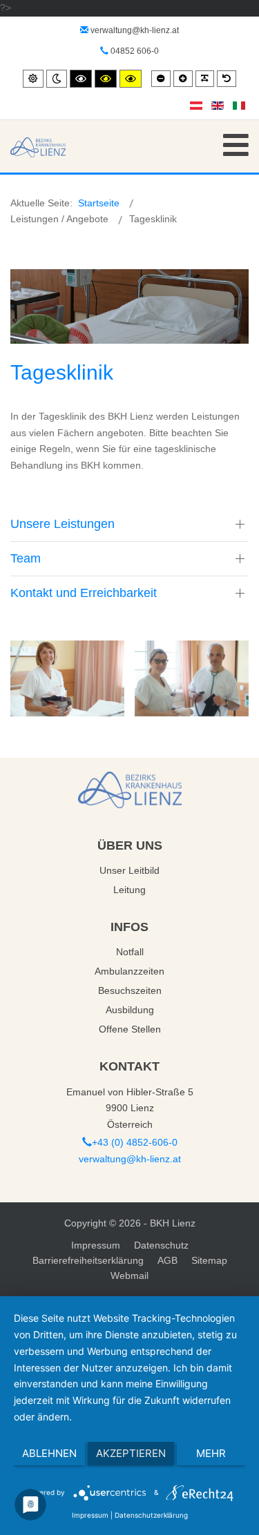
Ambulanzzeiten (129, 971)
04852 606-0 (133, 51)
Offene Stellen (130, 1029)
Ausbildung (130, 1009)
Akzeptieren (131, 1453)
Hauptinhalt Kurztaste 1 (51, 7)
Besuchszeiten (130, 990)
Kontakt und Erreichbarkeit (83, 593)
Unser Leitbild (129, 870)
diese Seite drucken (190, 249)
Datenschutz (161, 1245)
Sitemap (209, 1260)
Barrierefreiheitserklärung (88, 1260)
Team (25, 558)
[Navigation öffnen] (236, 145)
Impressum (95, 1245)
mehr (211, 1453)
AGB (167, 1260)
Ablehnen (49, 1453)
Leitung (129, 889)
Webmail (129, 1275)
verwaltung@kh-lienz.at (134, 30)
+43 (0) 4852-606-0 (135, 1142)
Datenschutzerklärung (151, 1515)
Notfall (130, 951)
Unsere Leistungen (62, 524)
